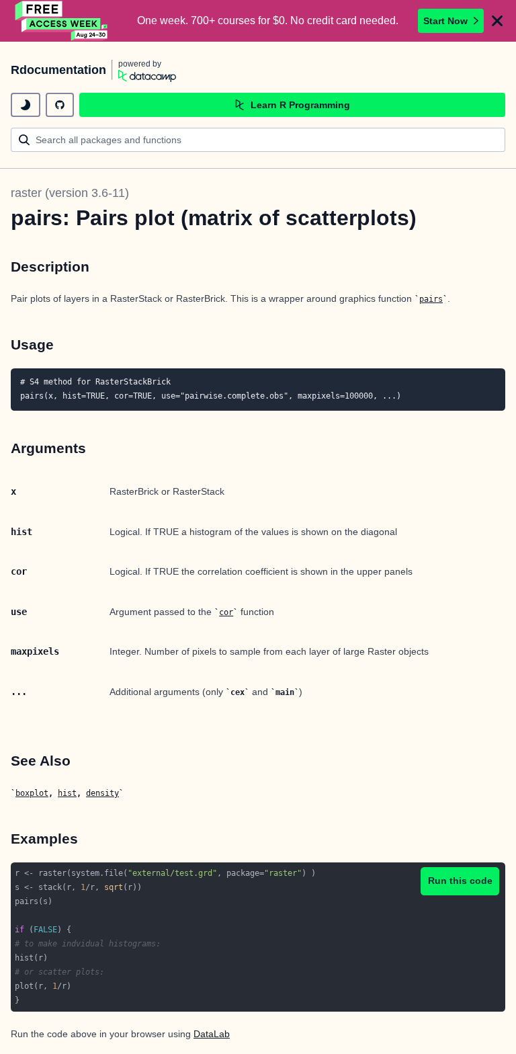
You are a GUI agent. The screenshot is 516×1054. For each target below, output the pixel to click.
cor (226, 612)
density (102, 793)
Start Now (445, 20)
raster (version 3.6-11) (70, 193)
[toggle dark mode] (25, 105)
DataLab (212, 1033)
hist (67, 793)
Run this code (460, 880)
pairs (431, 299)
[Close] (497, 20)
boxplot (31, 793)
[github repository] (60, 105)
